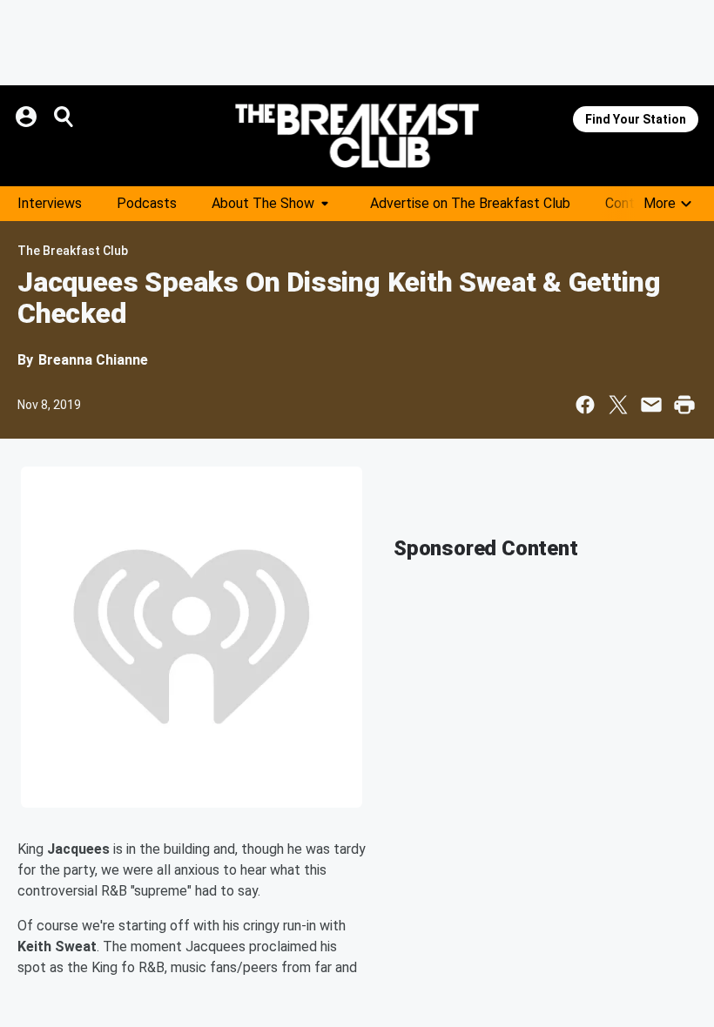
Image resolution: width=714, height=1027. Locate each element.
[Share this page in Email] (651, 405)
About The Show (263, 203)
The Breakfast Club (72, 251)
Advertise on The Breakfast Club (470, 203)
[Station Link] (357, 136)
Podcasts (147, 203)
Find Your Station (635, 119)
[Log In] (28, 116)
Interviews (49, 203)
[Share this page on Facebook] (585, 405)
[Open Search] (64, 116)
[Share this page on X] (618, 405)
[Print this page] (684, 405)
